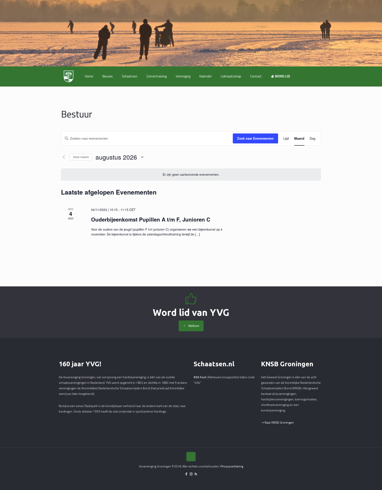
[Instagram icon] (191, 473)
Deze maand (81, 157)
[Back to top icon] (191, 456)
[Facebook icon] (186, 473)
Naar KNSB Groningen (279, 422)
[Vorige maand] (63, 157)
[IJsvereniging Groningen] (68, 76)
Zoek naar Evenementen (255, 138)
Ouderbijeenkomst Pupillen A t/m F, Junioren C (150, 219)
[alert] (191, 174)
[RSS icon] (195, 473)
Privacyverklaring (231, 466)
